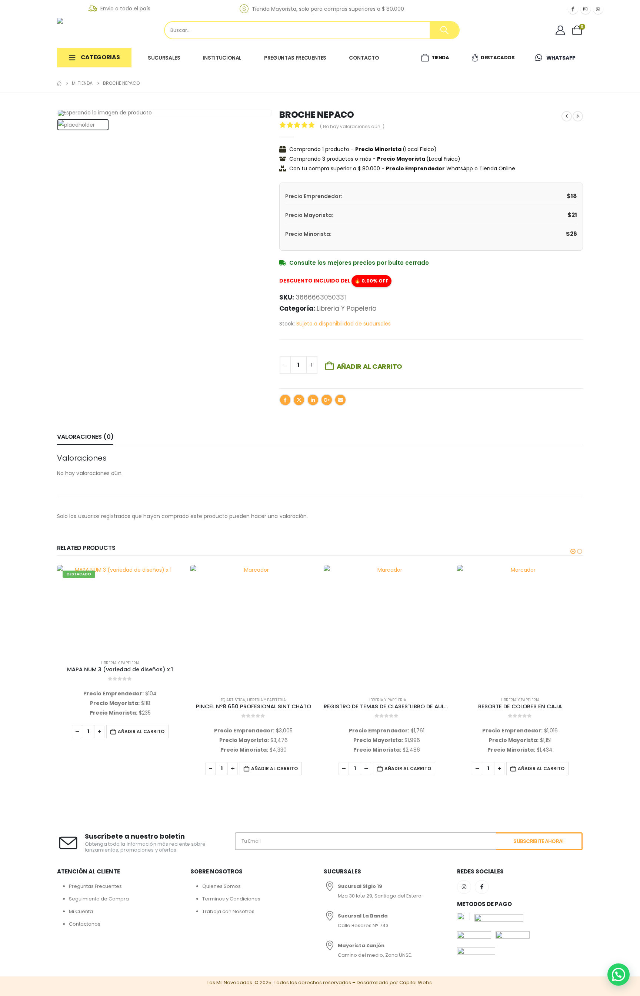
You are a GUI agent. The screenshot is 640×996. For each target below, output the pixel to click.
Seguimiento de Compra (99, 898)
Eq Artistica (99, 700)
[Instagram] (585, 9)
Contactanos (84, 924)
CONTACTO (364, 57)
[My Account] (560, 30)
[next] (578, 116)
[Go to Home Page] (59, 83)
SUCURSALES (164, 57)
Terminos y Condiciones (231, 898)
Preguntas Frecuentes (95, 886)
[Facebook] (573, 9)
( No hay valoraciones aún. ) (352, 126)
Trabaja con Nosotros (228, 911)
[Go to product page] (120, 628)
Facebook (285, 400)
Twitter (299, 400)
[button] (573, 551)
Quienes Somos (221, 886)
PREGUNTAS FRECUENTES (295, 57)
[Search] (444, 30)
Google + (327, 400)
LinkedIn (313, 400)
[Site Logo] (94, 30)
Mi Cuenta (81, 911)
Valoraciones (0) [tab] (85, 436)
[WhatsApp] (598, 9)
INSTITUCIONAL (222, 57)
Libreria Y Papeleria (347, 308)
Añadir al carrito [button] (141, 768)
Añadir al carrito (369, 366)
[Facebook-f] (482, 887)
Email (340, 400)
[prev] (566, 116)
